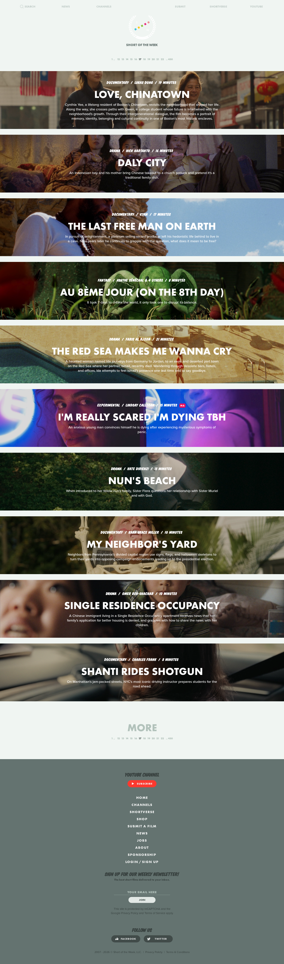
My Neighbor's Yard (142, 544)
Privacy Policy (129, 913)
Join (142, 900)
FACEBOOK (128, 938)
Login (131, 862)
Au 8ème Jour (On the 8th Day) (142, 292)
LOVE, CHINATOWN (142, 94)
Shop (142, 819)
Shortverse (142, 812)
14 (127, 59)
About (142, 847)
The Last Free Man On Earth (142, 226)
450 (170, 59)
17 (140, 59)
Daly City (142, 162)
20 (153, 59)
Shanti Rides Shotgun (142, 671)
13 (122, 59)
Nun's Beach (142, 480)
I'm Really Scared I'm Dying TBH (142, 417)
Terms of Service (155, 913)
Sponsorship (142, 854)
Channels (142, 804)
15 (131, 59)
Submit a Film (142, 826)
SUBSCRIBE (144, 783)
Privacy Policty (153, 952)
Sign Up (150, 862)
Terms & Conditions (178, 952)
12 (118, 59)
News (142, 833)
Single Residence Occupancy (142, 605)
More (142, 727)
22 (162, 59)
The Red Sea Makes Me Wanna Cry (142, 351)
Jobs (142, 840)
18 (144, 59)
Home (142, 797)
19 (148, 59)
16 (135, 59)
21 (157, 59)
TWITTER (161, 938)
